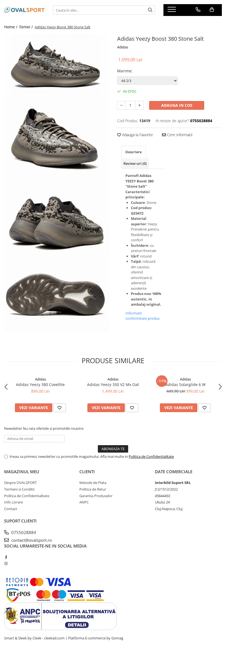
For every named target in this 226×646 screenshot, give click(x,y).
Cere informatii (179, 134)
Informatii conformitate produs (142, 316)
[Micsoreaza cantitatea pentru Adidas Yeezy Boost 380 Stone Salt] (121, 105)
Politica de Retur (92, 489)
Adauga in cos (176, 105)
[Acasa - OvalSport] (24, 10)
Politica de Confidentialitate (151, 456)
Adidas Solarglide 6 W (185, 384)
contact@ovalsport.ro (31, 540)
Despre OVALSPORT (20, 482)
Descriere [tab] (133, 151)
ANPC (84, 502)
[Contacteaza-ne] (198, 9)
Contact (10, 508)
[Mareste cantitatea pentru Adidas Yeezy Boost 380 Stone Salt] (139, 105)
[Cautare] (150, 10)
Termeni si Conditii (19, 489)
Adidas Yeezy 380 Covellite (40, 384)
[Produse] (172, 11)
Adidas (122, 47)
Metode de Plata (92, 482)
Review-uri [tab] (135, 163)
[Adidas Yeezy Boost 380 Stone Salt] (56, 66)
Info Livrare (13, 502)
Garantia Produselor (95, 495)
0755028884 (23, 532)
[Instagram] (6, 563)
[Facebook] (6, 557)
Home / (11, 26)
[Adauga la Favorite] (59, 407)
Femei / (26, 26)
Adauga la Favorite (137, 134)
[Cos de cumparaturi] (212, 9)
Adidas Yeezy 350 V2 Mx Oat (113, 384)
